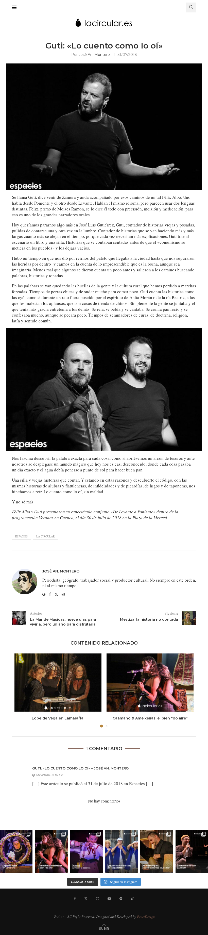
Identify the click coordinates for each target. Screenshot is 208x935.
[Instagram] (97, 898)
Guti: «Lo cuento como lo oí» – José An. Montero (80, 768)
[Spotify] (120, 898)
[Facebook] (75, 898)
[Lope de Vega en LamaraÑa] (57, 682)
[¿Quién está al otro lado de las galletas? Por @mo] (121, 851)
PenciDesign (146, 916)
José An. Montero (94, 54)
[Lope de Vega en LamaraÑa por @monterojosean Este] (16, 851)
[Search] (191, 7)
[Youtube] (109, 898)
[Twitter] (86, 898)
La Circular (45, 536)
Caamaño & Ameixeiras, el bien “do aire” (150, 718)
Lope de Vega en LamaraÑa (58, 718)
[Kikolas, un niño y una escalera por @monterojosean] (86, 851)
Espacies (21, 536)
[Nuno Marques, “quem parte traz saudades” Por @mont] (156, 851)
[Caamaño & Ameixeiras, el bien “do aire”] (150, 682)
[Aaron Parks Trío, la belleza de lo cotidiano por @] (192, 851)
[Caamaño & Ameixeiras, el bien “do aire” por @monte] (51, 851)
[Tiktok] (132, 898)
